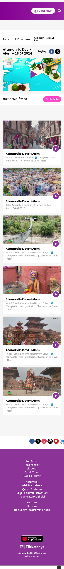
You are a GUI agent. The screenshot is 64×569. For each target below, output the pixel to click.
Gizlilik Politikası (32, 485)
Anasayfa (8, 39)
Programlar (24, 39)
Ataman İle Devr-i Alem (45, 39)
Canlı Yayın (32, 472)
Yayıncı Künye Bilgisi (32, 496)
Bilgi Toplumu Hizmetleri (32, 493)
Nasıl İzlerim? (31, 476)
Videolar (32, 468)
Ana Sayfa (32, 461)
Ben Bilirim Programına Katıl (32, 510)
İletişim (32, 506)
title (5, 122)
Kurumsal (32, 482)
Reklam (32, 502)
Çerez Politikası (32, 489)
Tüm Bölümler (52, 99)
